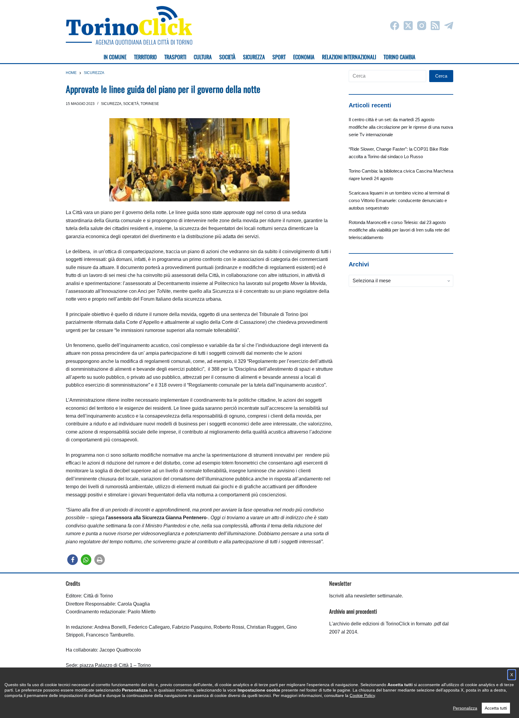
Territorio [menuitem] (145, 57)
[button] (72, 559)
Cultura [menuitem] (203, 57)
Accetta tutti (496, 708)
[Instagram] (421, 25)
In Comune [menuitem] (115, 57)
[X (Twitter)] (408, 25)
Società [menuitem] (227, 57)
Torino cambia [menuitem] (399, 57)
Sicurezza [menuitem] (254, 57)
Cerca (441, 75)
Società (131, 104)
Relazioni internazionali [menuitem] (349, 57)
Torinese (150, 104)
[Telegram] (448, 25)
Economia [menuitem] (303, 57)
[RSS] (435, 25)
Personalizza (465, 708)
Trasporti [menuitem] (175, 57)
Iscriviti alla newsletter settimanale (365, 595)
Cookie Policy (362, 695)
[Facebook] (394, 25)
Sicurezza (111, 104)
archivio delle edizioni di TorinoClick (371, 623)
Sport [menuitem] (279, 57)
